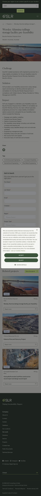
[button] (20, 265)
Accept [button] (21, 255)
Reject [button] (21, 260)
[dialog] (20, 248)
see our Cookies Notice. (18, 251)
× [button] (37, 230)
